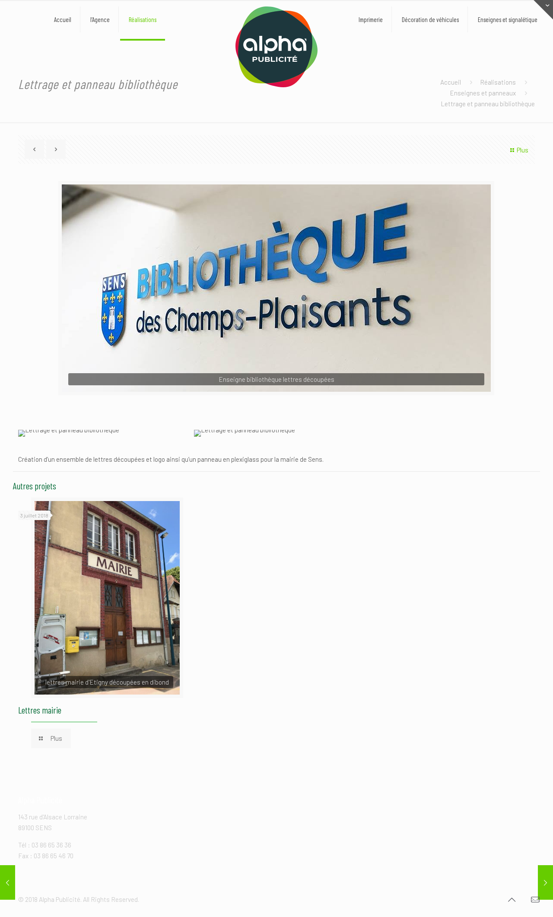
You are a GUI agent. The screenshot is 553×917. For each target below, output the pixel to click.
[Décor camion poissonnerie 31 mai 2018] (7, 882)
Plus (522, 150)
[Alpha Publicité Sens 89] (276, 47)
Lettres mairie (39, 709)
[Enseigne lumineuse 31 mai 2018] (545, 882)
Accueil (450, 82)
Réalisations (498, 82)
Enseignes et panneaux (483, 93)
